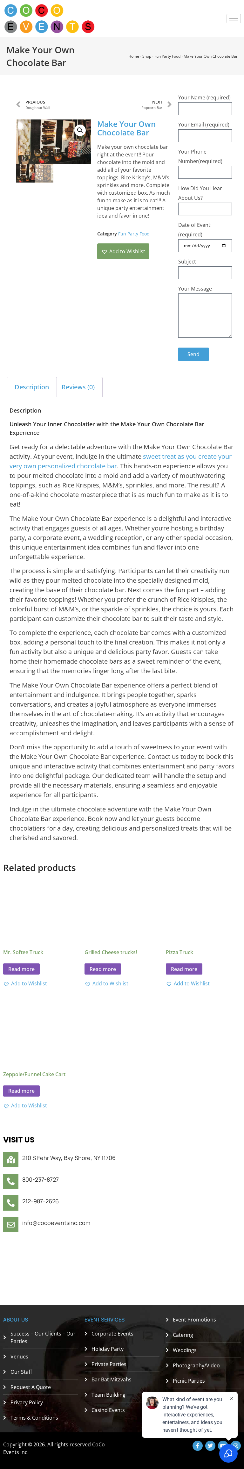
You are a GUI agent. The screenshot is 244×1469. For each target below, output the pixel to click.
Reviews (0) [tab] (78, 387)
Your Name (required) (204, 97)
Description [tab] (32, 387)
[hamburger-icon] (234, 18)
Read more (21, 969)
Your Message (195, 288)
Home (133, 56)
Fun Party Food (167, 56)
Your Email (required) (203, 124)
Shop (146, 56)
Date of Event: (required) (195, 229)
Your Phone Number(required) (200, 156)
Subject (187, 261)
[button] (80, 130)
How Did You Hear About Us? (200, 193)
